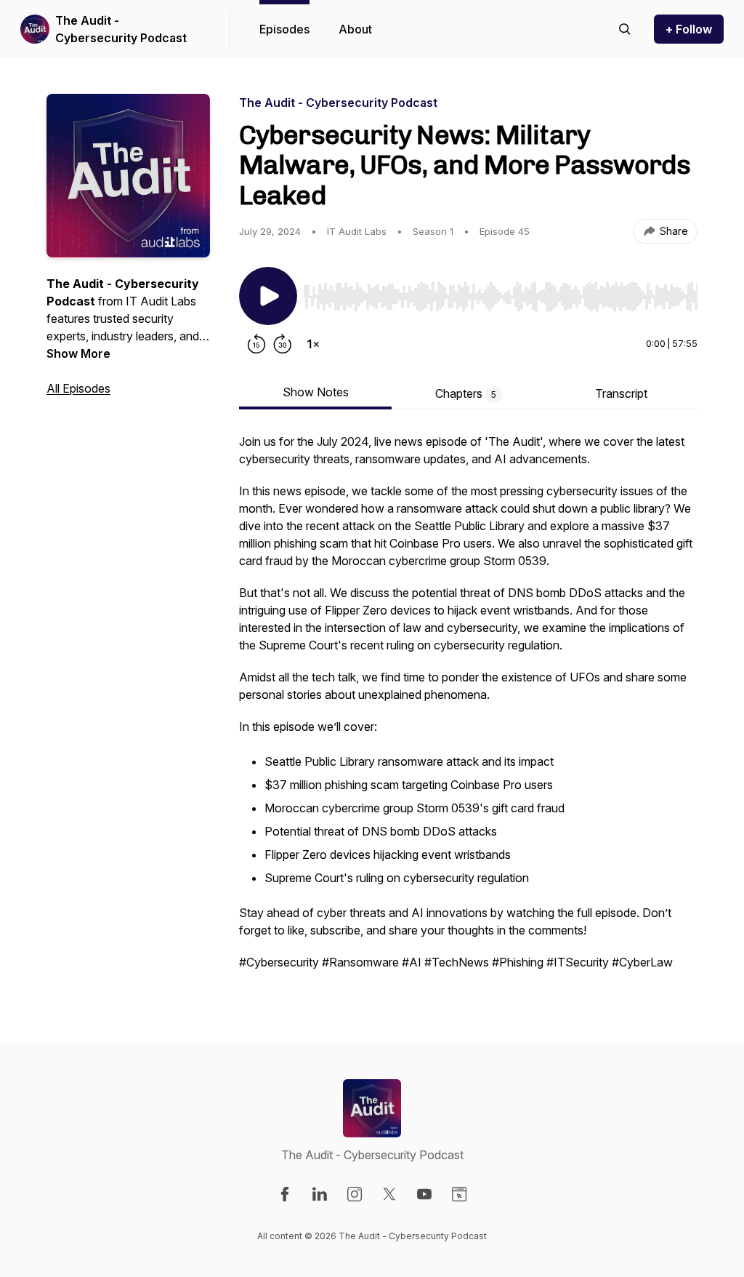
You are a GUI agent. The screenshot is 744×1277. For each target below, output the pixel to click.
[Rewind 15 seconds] (256, 344)
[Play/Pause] (268, 296)
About (355, 29)
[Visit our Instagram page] (354, 1194)
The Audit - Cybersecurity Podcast (121, 29)
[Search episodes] (625, 29)
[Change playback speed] (313, 344)
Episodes (284, 29)
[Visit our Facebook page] (285, 1194)
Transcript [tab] (621, 393)
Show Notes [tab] (316, 392)
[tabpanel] (468, 709)
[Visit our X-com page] (389, 1194)
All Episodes (78, 388)
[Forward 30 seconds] (282, 344)
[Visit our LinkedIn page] (319, 1194)
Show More (78, 353)
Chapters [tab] (465, 393)
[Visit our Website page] (459, 1194)
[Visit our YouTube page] (424, 1194)
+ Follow (689, 29)
